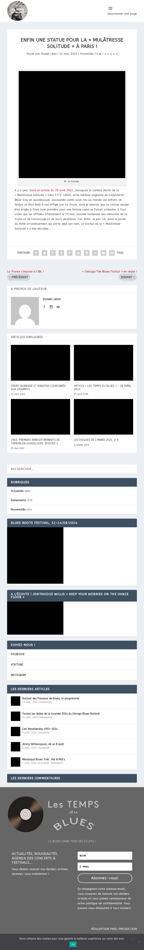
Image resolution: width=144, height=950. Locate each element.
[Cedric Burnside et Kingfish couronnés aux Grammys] (40, 362)
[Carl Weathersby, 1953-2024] (15, 731)
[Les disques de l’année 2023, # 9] (103, 417)
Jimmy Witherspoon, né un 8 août (43, 744)
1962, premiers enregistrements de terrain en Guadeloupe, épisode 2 (35, 441)
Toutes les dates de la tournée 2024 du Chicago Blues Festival (61, 713)
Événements (18, 500)
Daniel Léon (49, 53)
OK (73, 944)
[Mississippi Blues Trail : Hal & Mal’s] (15, 762)
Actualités (87, 53)
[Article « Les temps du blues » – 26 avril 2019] (103, 362)
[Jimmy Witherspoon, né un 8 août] (15, 746)
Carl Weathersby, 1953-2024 (40, 729)
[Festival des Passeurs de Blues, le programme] (15, 701)
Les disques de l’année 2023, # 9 (96, 440)
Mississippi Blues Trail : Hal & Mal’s (43, 759)
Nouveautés (18, 509)
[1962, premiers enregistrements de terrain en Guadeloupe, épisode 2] (40, 417)
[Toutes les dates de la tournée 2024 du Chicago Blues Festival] (15, 716)
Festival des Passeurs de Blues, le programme (50, 698)
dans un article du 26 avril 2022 (51, 190)
